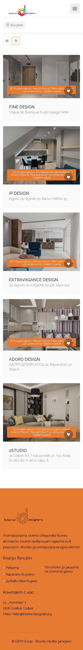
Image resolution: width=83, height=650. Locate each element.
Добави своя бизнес (21, 581)
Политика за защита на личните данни (61, 569)
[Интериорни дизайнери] (22, 10)
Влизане (16, 25)
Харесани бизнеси (20, 574)
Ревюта (12, 568)
